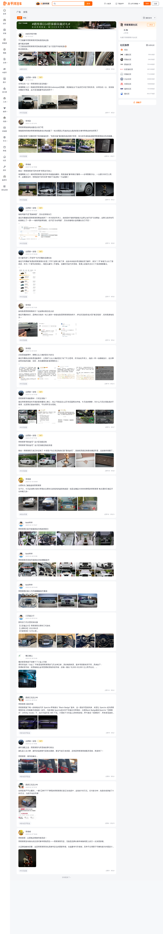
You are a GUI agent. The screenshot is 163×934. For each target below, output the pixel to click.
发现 (25, 12)
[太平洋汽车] (13, 4)
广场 (19, 12)
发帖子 (138, 102)
